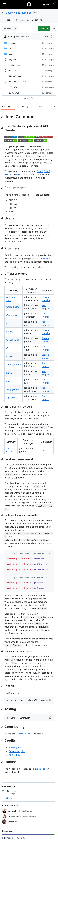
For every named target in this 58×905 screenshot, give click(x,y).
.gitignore (12, 59)
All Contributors (17, 755)
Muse (9, 372)
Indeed (9, 356)
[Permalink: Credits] (2, 740)
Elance (9, 331)
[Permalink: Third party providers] (2, 407)
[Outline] (54, 106)
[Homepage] (29, 4)
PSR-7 (19, 174)
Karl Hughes (15, 747)
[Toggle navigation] (4, 4)
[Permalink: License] (2, 762)
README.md (13, 93)
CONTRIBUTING (24, 733)
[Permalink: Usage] (2, 218)
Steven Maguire (17, 751)
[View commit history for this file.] (52, 36)
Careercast (12, 315)
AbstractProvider (41, 258)
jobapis (9, 12)
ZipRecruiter (12, 397)
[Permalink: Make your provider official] (2, 651)
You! (43, 450)
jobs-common (23, 12)
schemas (12, 43)
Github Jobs (12, 340)
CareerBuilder (13, 307)
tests (10, 54)
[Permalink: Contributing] (2, 727)
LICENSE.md (13, 87)
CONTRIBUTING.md (17, 82)
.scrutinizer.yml (14, 65)
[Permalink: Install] (2, 686)
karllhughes (13, 36)
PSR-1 (40, 171)
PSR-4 (7, 174)
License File (39, 768)
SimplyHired (12, 389)
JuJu (8, 381)
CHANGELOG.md (15, 76)
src (9, 48)
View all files (29, 98)
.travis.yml (12, 70)
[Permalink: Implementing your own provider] (2, 515)
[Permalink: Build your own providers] (2, 459)
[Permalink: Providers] (2, 248)
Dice (8, 323)
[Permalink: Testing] (2, 709)
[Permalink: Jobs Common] (2, 117)
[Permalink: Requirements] (2, 188)
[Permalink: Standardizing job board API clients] (2, 128)
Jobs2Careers (13, 364)
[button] (50, 553)
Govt (8, 348)
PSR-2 (47, 171)
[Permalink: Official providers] (2, 274)
